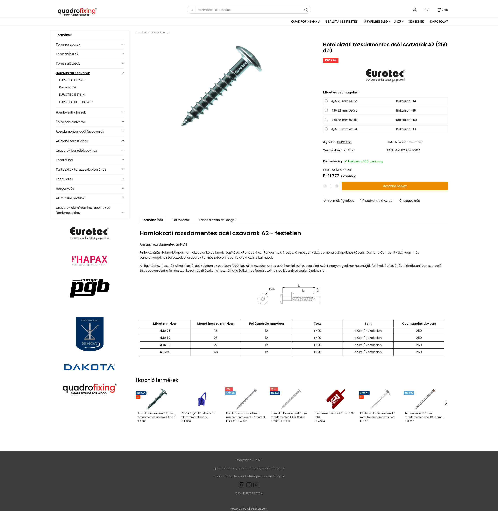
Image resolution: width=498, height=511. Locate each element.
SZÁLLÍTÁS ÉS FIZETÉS (342, 21)
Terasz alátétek (68, 63)
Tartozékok (181, 220)
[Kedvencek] (427, 9)
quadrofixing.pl (273, 476)
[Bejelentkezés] (414, 9)
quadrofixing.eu (249, 476)
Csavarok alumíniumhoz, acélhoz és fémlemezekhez (83, 210)
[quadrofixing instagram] (242, 484)
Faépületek (64, 179)
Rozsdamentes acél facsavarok (80, 131)
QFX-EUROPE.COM (249, 493)
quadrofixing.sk (249, 468)
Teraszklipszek (67, 54)
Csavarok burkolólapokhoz (76, 150)
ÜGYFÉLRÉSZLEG (376, 21)
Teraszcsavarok (68, 44)
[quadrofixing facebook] (248, 484)
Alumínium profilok (70, 198)
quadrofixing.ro (225, 468)
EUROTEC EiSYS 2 (71, 80)
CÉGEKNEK (416, 21)
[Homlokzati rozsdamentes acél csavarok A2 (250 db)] (221, 86)
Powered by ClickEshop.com (249, 509)
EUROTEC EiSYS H (72, 94)
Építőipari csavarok (71, 122)
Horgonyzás (65, 188)
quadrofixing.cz (273, 468)
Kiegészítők (67, 87)
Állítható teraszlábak (72, 141)
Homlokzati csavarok (73, 73)
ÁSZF (398, 21)
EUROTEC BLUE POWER (76, 102)
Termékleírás (152, 220)
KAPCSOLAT (439, 21)
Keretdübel (64, 160)
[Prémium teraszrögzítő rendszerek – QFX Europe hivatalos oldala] (90, 389)
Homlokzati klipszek (71, 112)
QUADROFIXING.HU (305, 21)
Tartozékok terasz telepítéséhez (81, 169)
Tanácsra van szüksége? (217, 220)
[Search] (191, 10)
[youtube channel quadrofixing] (256, 484)
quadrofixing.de (225, 476)
